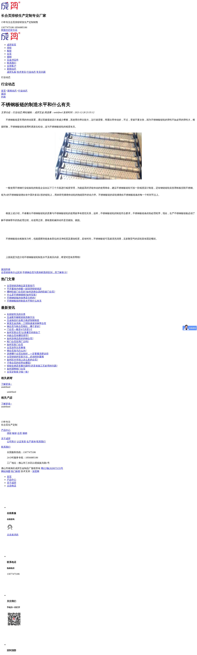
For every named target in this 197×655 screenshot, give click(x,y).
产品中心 (5, 430)
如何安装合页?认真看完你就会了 (23, 332)
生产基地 (31, 441)
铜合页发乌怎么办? (16, 350)
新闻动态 (11, 69)
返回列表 (5, 269)
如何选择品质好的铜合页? (20, 338)
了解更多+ (6, 384)
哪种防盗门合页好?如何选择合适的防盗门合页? (31, 291)
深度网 (35, 471)
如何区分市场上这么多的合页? (22, 359)
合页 (9, 54)
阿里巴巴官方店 (9, 30)
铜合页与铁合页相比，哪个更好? (23, 326)
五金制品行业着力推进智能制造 (23, 320)
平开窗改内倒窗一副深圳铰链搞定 (24, 288)
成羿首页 (11, 44)
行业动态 (31, 72)
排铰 (9, 47)
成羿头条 (11, 72)
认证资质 (21, 441)
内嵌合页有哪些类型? (18, 335)
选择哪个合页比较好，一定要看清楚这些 (27, 353)
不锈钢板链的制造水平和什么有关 (24, 301)
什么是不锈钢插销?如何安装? (22, 295)
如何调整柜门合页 (16, 369)
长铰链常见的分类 (16, 314)
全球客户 (11, 66)
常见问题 (41, 72)
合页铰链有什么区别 (11, 272)
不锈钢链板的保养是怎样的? (21, 298)
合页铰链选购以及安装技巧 (21, 285)
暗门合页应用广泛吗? (18, 341)
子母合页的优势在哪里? (19, 362)
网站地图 (5, 471)
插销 (9, 57)
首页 (3, 91)
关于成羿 (5, 438)
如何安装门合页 (15, 344)
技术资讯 (21, 72)
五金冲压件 (12, 60)
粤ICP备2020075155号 (52, 468)
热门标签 (15, 471)
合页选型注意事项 (16, 347)
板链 (9, 51)
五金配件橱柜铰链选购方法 (21, 317)
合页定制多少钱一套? (18, 372)
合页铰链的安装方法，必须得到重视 (25, 356)
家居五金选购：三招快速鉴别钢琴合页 (26, 323)
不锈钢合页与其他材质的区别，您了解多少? (44, 272)
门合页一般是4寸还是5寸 (19, 329)
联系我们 (11, 63)
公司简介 (11, 441)
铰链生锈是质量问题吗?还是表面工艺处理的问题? (32, 366)
